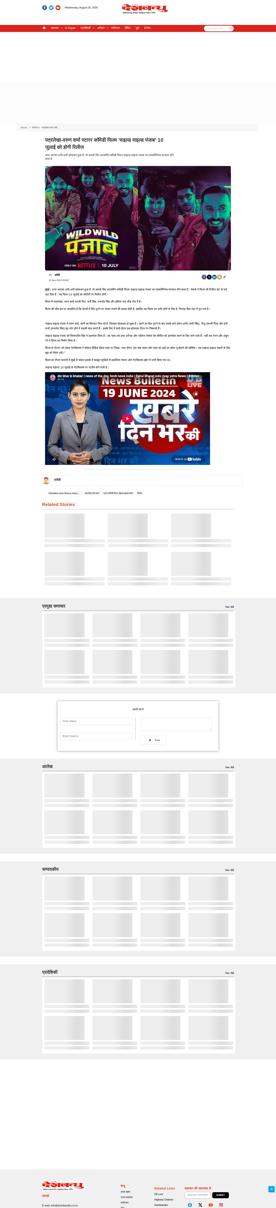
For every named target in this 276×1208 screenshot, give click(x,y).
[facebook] (44, 7)
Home (24, 127)
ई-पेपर (147, 28)
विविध (128, 28)
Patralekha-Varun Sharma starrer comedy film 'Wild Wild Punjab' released (64, 493)
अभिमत (101, 28)
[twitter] (51, 7)
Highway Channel (163, 1199)
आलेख (47, 766)
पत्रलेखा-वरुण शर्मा (92, 493)
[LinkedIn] (214, 277)
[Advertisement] (138, 56)
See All (229, 606)
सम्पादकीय (50, 869)
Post (157, 740)
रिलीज (139, 493)
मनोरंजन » (36, 127)
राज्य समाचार (127, 1197)
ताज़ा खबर (125, 1191)
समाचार (55, 28)
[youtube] (58, 7)
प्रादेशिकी (86, 28)
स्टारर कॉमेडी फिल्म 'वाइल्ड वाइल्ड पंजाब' (118, 493)
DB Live (158, 1194)
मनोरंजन (115, 28)
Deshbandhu (161, 1205)
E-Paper (70, 28)
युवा (137, 28)
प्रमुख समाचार (53, 606)
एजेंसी (57, 274)
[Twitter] (209, 277)
